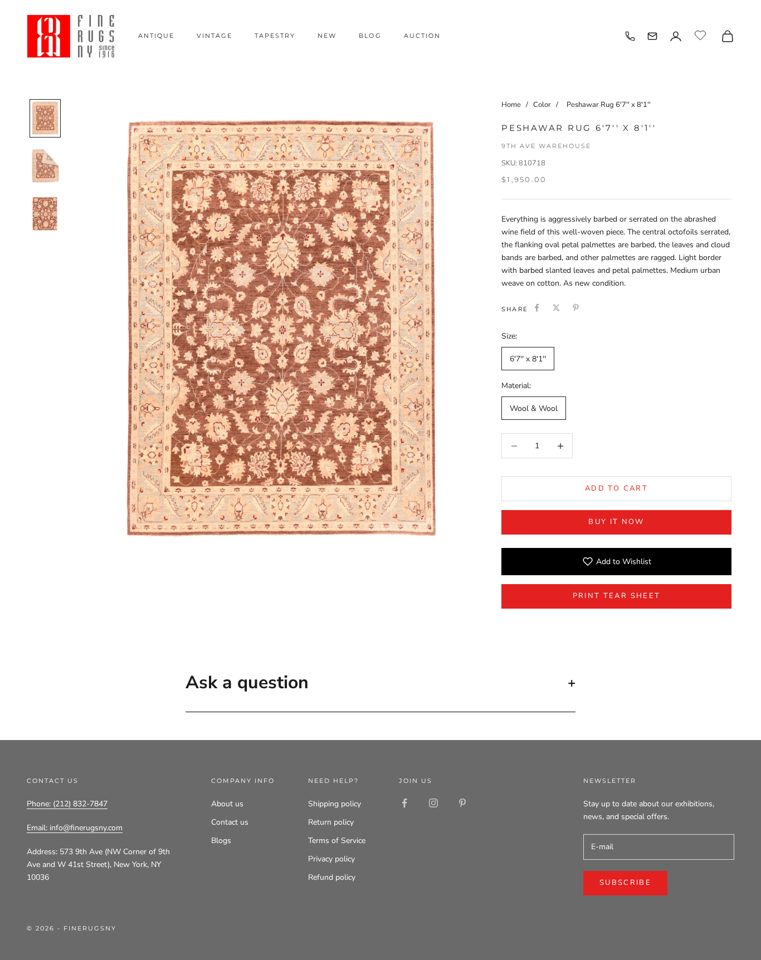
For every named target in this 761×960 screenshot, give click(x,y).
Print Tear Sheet (616, 596)
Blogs (221, 840)
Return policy (331, 822)
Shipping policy (334, 804)
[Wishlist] (702, 34)
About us (227, 804)
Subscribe (625, 883)
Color (543, 105)
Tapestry (275, 36)
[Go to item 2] (45, 165)
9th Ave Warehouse (546, 146)
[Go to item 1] (45, 118)
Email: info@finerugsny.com (75, 827)
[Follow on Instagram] (433, 803)
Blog (370, 36)
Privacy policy (331, 859)
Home (511, 105)
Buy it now (616, 522)
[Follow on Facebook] (404, 803)
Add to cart (616, 488)
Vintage (214, 36)
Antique (156, 36)
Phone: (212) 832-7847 (67, 804)
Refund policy (331, 877)
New (327, 36)
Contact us (229, 822)
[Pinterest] (575, 307)
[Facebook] (537, 307)
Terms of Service (336, 840)
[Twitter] (556, 307)
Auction (422, 36)
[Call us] (630, 36)
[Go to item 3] (45, 214)
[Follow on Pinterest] (462, 803)
